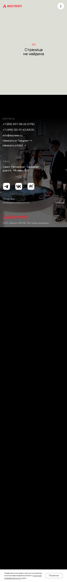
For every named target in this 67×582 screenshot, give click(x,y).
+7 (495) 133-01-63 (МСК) (18, 129)
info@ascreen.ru (13, 135)
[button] (60, 6)
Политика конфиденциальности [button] (16, 200)
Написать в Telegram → (17, 140)
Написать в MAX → (15, 145)
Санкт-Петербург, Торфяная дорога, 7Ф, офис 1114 (20, 168)
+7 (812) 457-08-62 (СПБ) (19, 124)
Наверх (59, 202)
